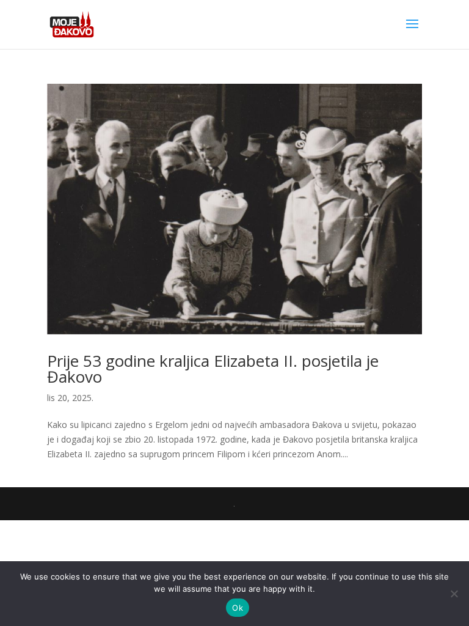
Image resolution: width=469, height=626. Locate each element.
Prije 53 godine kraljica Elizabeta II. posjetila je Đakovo (213, 369)
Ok (237, 608)
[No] (454, 593)
